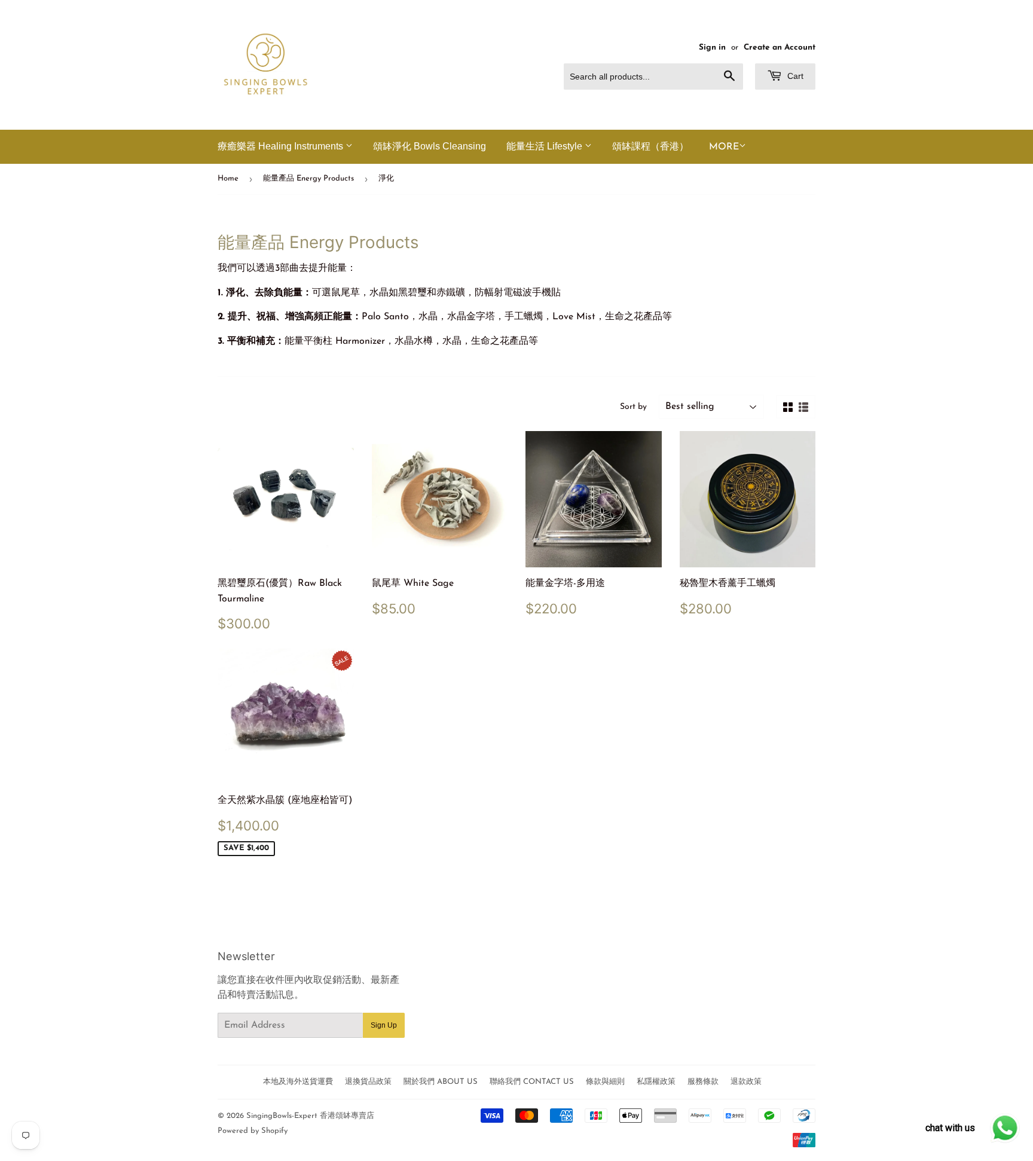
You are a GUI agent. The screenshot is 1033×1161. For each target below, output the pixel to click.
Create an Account (779, 47)
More (724, 147)
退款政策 (746, 1082)
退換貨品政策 (368, 1082)
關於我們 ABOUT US (441, 1082)
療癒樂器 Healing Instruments (282, 146)
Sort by (633, 406)
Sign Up (384, 1025)
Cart (794, 76)
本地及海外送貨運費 (298, 1082)
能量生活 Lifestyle (545, 146)
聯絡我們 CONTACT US (532, 1082)
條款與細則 (605, 1082)
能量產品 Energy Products (308, 178)
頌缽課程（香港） (650, 146)
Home (228, 178)
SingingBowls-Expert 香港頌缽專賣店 (310, 1116)
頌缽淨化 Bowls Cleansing (429, 146)
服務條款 (703, 1082)
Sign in (712, 47)
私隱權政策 (656, 1082)
